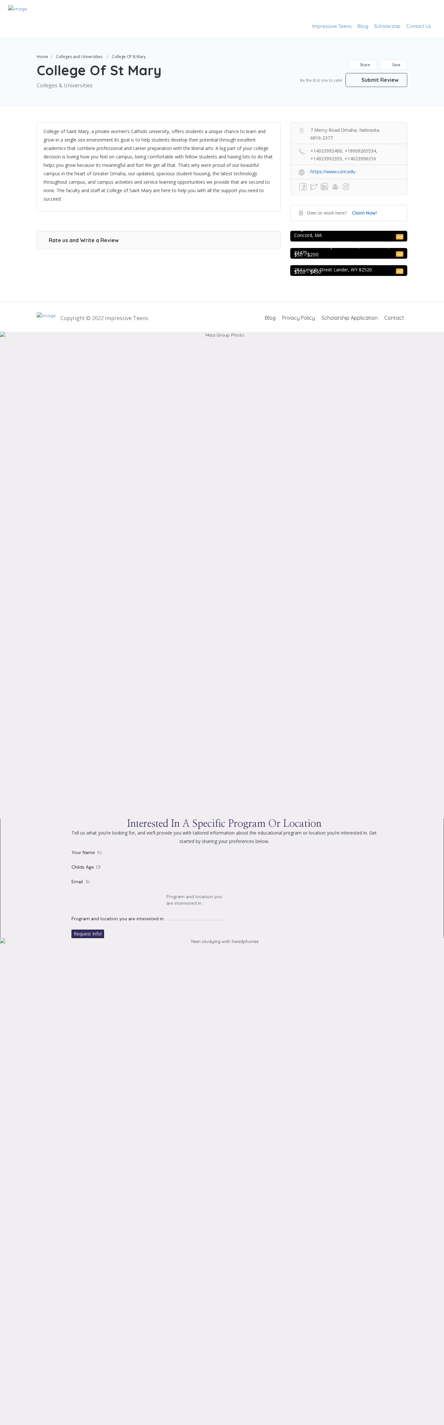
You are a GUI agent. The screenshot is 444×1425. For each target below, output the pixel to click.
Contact (394, 318)
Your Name (83, 852)
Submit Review (379, 80)
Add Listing (416, 10)
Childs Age (83, 867)
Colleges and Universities (79, 56)
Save (395, 65)
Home (42, 56)
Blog (363, 26)
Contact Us (418, 26)
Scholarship (387, 26)
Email (77, 882)
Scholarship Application (349, 318)
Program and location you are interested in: (118, 919)
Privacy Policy (298, 318)
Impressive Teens (332, 26)
